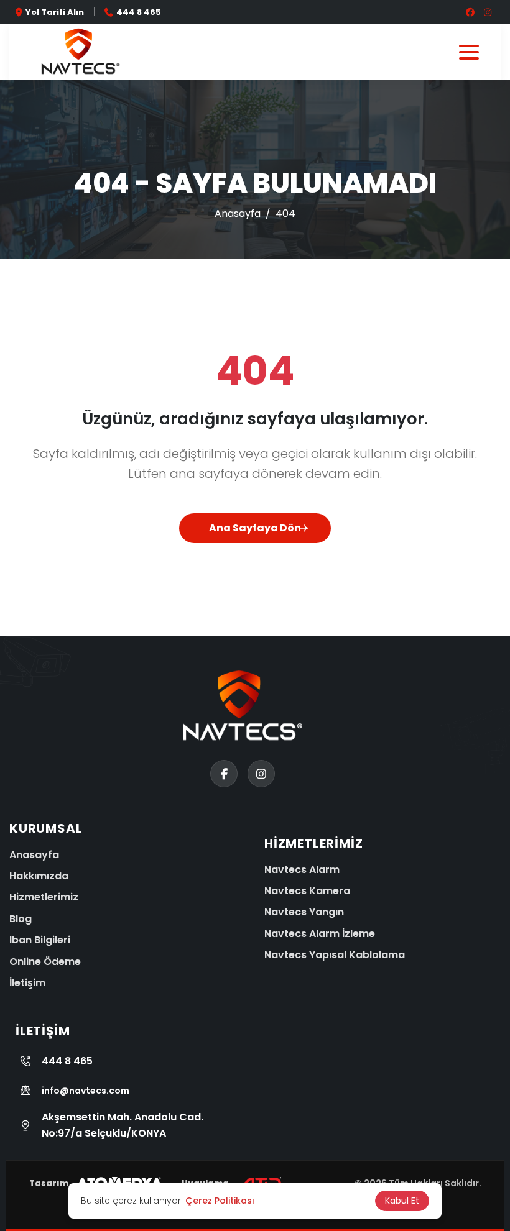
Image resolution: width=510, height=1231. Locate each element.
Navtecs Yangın (304, 912)
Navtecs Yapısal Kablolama (334, 955)
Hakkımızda (38, 876)
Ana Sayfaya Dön (255, 528)
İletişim (27, 983)
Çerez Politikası (219, 1200)
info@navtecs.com (85, 1090)
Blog (20, 919)
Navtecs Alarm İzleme (319, 934)
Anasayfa (238, 213)
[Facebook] (17, 1204)
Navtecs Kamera (307, 891)
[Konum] (17, 1126)
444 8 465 (138, 12)
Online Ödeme (45, 961)
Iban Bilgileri (39, 940)
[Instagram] (17, 1165)
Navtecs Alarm (302, 870)
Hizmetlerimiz (43, 897)
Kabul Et (402, 1200)
